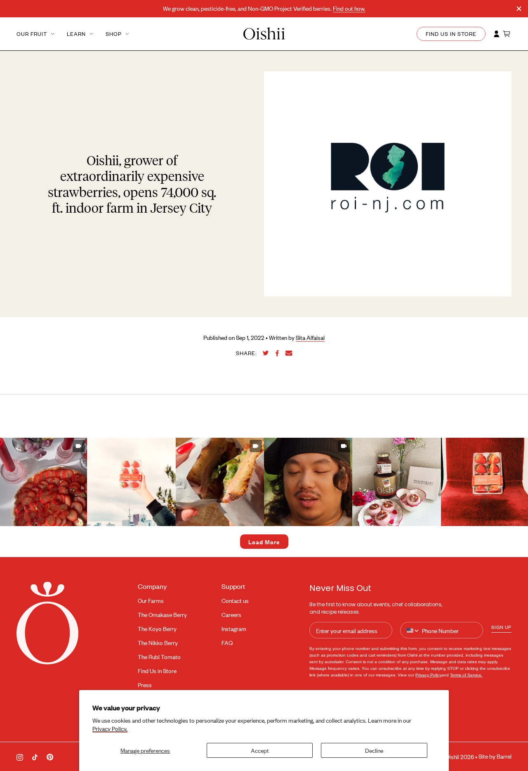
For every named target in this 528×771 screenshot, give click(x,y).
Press (145, 685)
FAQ (227, 643)
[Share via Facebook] (277, 353)
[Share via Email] (288, 353)
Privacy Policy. (109, 728)
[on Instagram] (19, 756)
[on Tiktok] (35, 756)
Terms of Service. (466, 675)
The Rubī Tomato (159, 657)
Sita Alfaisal (310, 338)
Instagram (234, 629)
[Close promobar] (518, 8)
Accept (260, 750)
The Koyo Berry (157, 629)
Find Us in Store (157, 671)
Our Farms (151, 601)
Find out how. (349, 8)
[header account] (497, 34)
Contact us (235, 601)
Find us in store (451, 34)
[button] (131, 482)
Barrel (504, 756)
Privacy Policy (428, 675)
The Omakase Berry (162, 615)
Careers (231, 615)
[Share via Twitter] (266, 353)
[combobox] (413, 630)
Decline (374, 750)
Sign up (501, 627)
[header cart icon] (507, 33)
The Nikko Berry (158, 643)
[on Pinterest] (50, 756)
